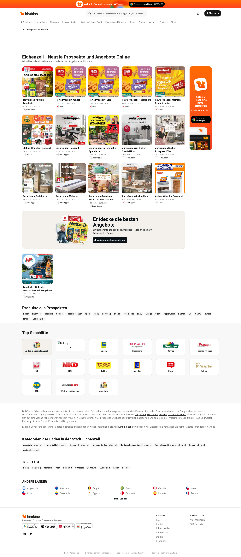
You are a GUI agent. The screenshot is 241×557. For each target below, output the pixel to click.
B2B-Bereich (196, 524)
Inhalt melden (163, 528)
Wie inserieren (197, 519)
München (48, 468)
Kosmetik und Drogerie (115, 22)
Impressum (162, 532)
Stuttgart (79, 468)
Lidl (136, 414)
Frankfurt (67, 468)
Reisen (133, 22)
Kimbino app (125, 426)
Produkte (164, 22)
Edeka (142, 414)
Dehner (163, 414)
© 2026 (71, 553)
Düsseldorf (105, 468)
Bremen (126, 468)
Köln (58, 468)
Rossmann (152, 414)
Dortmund (91, 468)
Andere (142, 22)
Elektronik (54, 22)
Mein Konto (214, 13)
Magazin (152, 22)
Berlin (26, 468)
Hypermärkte (41, 22)
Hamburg (36, 468)
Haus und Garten (69, 22)
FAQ (158, 519)
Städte (174, 22)
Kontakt (160, 524)
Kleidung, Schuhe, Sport (91, 22)
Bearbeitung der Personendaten (164, 553)
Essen (116, 468)
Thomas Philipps (177, 414)
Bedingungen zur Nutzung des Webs (131, 553)
